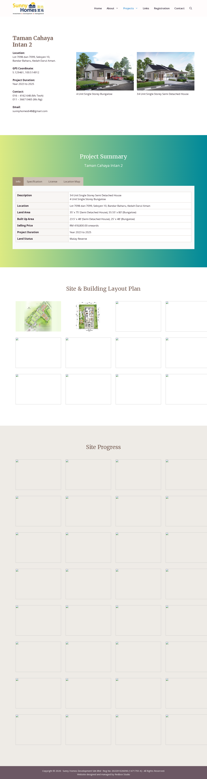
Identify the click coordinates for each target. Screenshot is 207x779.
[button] (190, 8)
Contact (179, 8)
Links (146, 8)
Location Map (72, 181)
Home (98, 8)
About (110, 8)
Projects (128, 8)
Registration (162, 8)
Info (18, 181)
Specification (34, 181)
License (52, 181)
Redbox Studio (122, 774)
